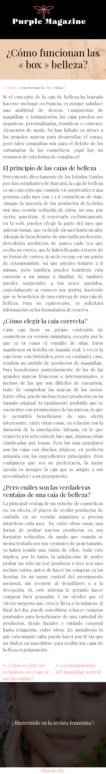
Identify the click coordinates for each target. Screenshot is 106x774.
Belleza (12, 87)
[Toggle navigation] (17, 31)
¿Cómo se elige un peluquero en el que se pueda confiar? (26, 672)
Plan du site (53, 771)
